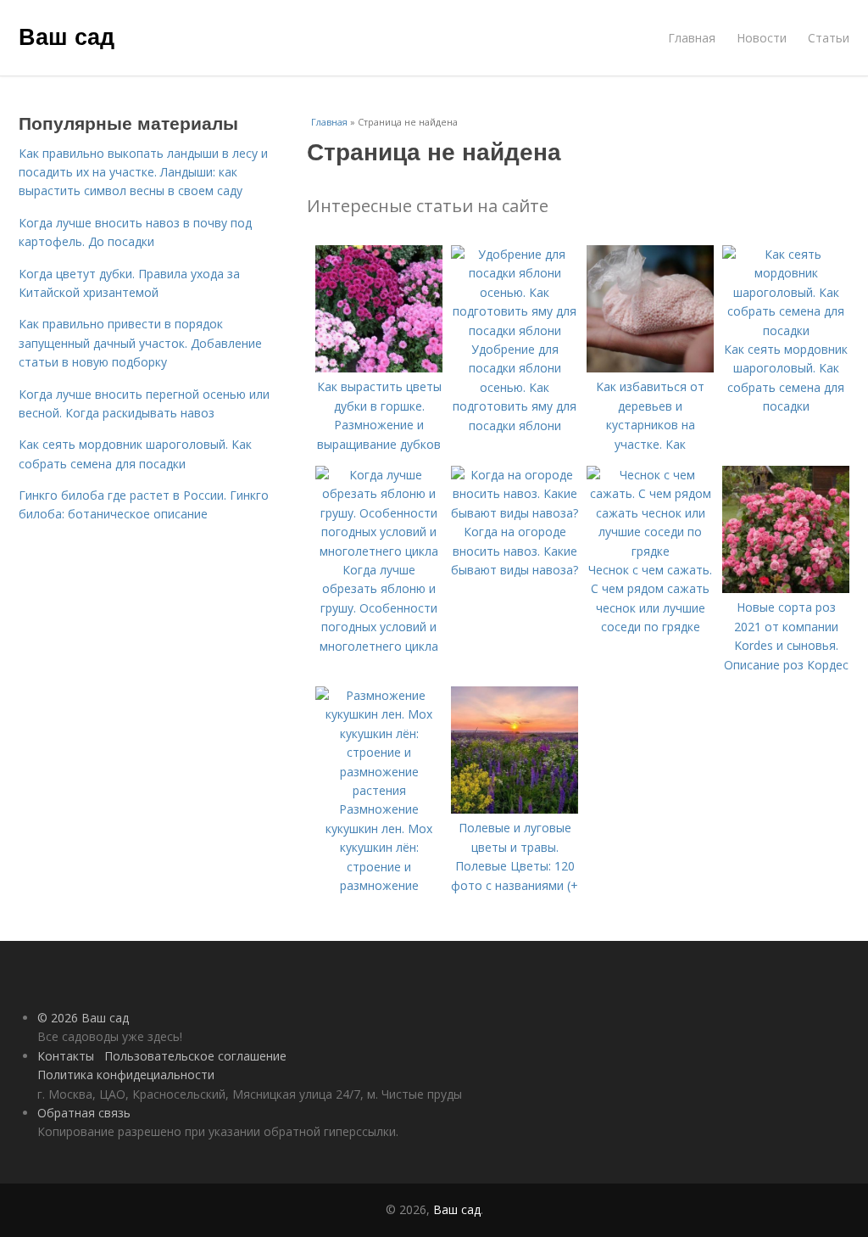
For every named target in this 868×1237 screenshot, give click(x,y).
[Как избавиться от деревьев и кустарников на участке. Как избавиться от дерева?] (650, 368)
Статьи (828, 38)
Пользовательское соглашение (195, 1056)
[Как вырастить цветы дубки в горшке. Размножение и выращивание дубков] (378, 368)
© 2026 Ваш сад (83, 1018)
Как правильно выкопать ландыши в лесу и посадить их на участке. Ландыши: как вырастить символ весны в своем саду (143, 172)
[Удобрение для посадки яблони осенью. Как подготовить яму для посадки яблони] (514, 330)
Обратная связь (84, 1113)
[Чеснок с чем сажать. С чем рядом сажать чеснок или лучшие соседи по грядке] (650, 551)
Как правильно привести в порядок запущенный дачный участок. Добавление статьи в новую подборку (140, 343)
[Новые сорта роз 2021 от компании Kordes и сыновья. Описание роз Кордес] (785, 588)
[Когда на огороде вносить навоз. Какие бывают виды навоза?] (514, 513)
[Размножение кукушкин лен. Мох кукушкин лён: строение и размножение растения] (378, 790)
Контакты (65, 1056)
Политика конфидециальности (125, 1074)
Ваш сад (66, 36)
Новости (762, 38)
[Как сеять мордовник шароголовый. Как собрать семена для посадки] (785, 330)
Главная (691, 38)
